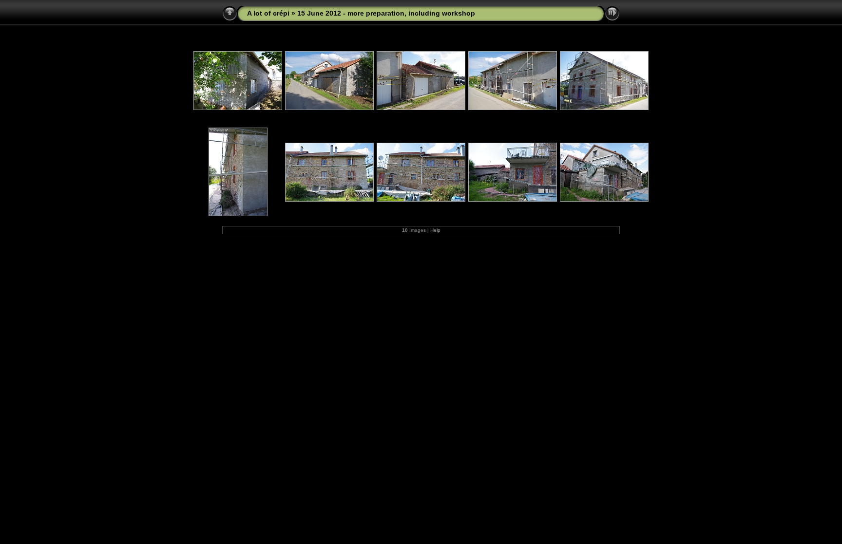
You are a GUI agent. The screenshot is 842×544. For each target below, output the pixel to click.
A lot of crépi (268, 13)
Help (435, 230)
